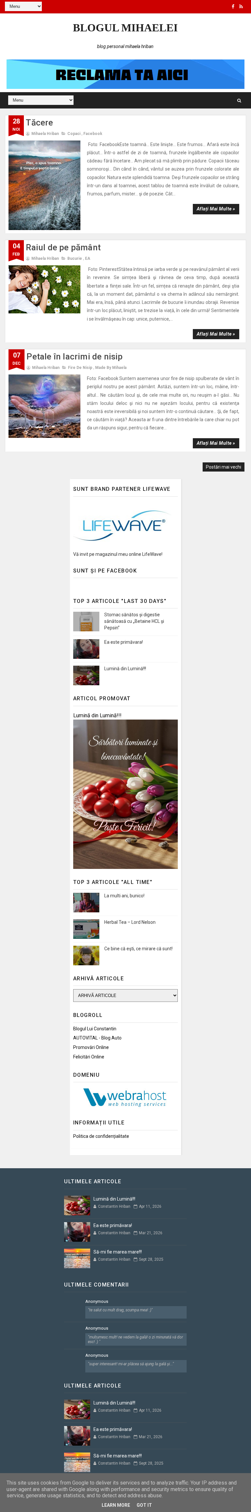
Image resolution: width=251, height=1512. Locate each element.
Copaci (73, 133)
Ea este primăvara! (123, 642)
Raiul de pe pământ (63, 247)
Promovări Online (91, 1047)
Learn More (116, 1505)
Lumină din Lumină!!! (125, 668)
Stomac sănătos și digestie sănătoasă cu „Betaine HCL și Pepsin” (134, 621)
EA (87, 258)
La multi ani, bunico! (124, 895)
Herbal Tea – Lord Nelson (130, 922)
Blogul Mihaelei (125, 28)
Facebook (92, 133)
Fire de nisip (80, 367)
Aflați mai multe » (216, 208)
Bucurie (74, 258)
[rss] (241, 6)
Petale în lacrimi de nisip (74, 356)
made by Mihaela (110, 367)
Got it (144, 1505)
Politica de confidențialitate (101, 1136)
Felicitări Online (88, 1056)
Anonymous (96, 1301)
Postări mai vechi (223, 467)
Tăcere (39, 122)
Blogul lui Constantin (94, 1028)
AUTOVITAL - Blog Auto (97, 1037)
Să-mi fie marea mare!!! (117, 1251)
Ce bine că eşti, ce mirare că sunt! (138, 948)
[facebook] (233, 6)
